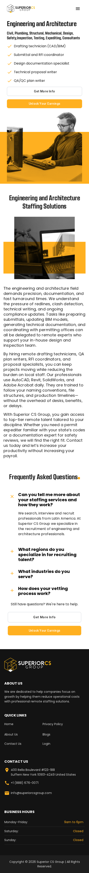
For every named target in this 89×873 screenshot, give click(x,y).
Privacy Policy (53, 724)
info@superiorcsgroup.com (31, 793)
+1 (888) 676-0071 (24, 783)
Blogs (46, 734)
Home (8, 724)
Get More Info (44, 91)
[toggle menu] (77, 8)
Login (46, 744)
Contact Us (12, 744)
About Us (11, 734)
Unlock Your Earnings (44, 103)
